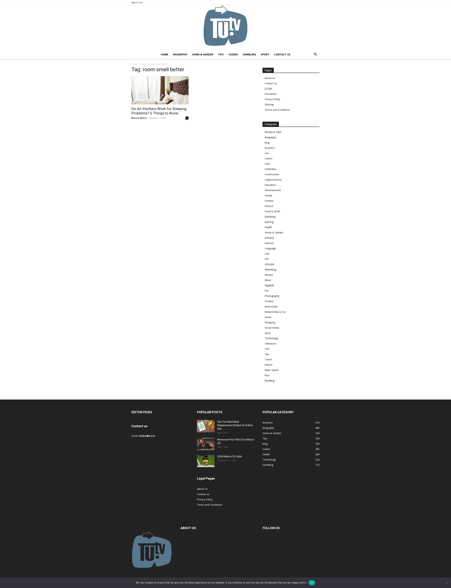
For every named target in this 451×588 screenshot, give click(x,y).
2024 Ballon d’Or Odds (229, 456)
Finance (269, 206)
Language (270, 248)
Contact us (282, 54)
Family (268, 195)
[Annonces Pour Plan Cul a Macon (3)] (206, 444)
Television (270, 343)
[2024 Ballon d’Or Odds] (206, 461)
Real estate (271, 306)
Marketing (270, 269)
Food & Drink (272, 211)
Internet (269, 243)
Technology (271, 338)
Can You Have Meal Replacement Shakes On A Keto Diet (235, 425)
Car (266, 153)
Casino (233, 54)
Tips (221, 54)
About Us (270, 78)
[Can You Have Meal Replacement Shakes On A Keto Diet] (206, 426)
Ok (311, 582)
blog (267, 142)
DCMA (268, 88)
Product (269, 301)
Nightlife (269, 285)
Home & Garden (202, 54)
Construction (272, 174)
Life (267, 259)
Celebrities (270, 169)
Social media (272, 327)
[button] (315, 54)
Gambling (249, 54)
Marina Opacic (139, 118)
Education (270, 185)
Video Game (272, 370)
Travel (268, 359)
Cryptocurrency (273, 179)
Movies (269, 274)
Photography (272, 296)
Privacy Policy (272, 99)
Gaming (269, 222)
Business (270, 148)
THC (267, 349)
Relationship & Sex (275, 311)
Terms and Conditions (277, 109)
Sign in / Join (137, 2)
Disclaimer (271, 94)
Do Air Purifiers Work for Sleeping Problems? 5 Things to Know (158, 111)
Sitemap (269, 104)
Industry (269, 237)
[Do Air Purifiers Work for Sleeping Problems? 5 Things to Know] (160, 90)
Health (268, 227)
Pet (266, 290)
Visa (267, 375)
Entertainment (273, 190)
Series (268, 317)
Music (268, 280)
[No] (446, 582)
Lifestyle (269, 264)
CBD (267, 163)
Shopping (270, 322)
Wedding (269, 380)
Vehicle (269, 364)
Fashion (269, 200)
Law (267, 253)
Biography (180, 54)
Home (164, 54)
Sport (265, 54)
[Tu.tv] (225, 27)
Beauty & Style (273, 132)
